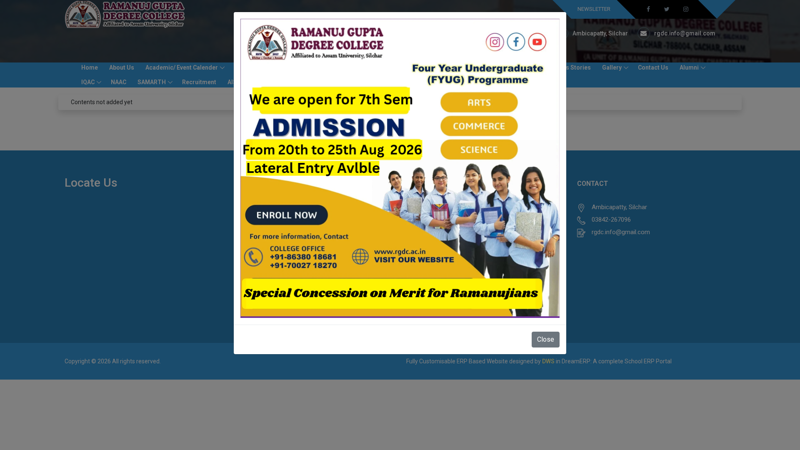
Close (545, 339)
